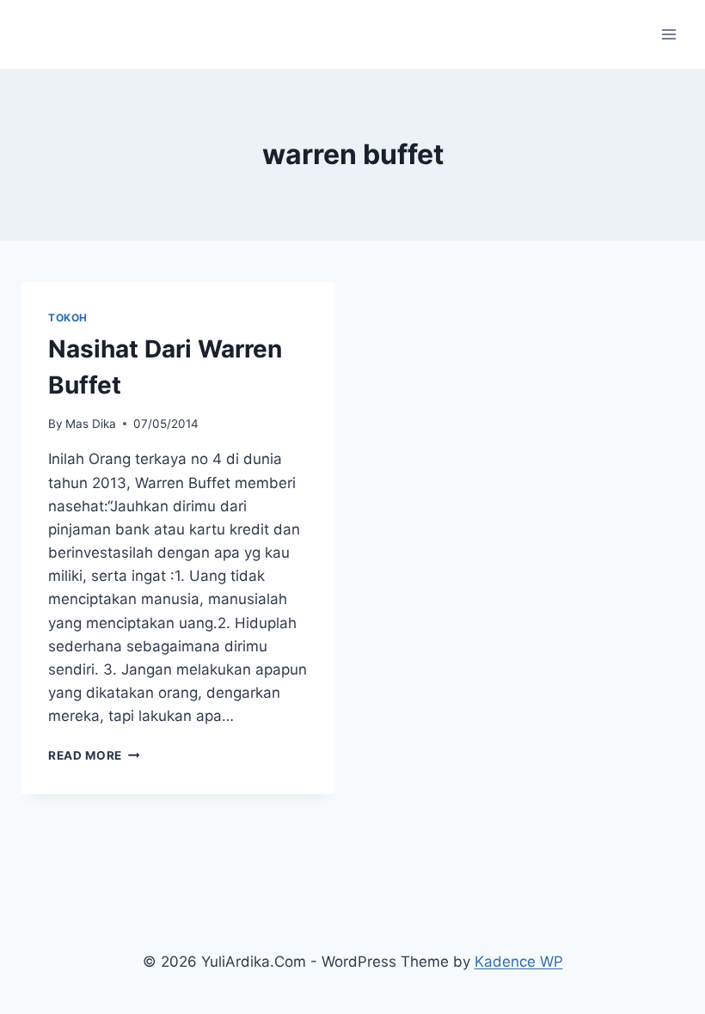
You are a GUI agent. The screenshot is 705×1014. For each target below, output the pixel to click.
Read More (94, 755)
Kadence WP (519, 961)
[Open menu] (668, 34)
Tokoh (68, 317)
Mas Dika (90, 424)
